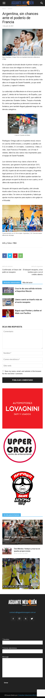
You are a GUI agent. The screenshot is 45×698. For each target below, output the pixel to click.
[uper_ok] (19, 463)
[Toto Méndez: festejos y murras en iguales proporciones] (7, 551)
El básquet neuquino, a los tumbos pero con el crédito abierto (33, 272)
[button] (42, 3)
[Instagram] (19, 618)
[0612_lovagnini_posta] (22, 428)
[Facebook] (13, 618)
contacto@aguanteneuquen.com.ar (22, 612)
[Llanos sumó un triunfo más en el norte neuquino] (8, 302)
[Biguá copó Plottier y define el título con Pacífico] (8, 313)
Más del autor (28, 282)
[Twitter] (32, 618)
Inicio (4, 9)
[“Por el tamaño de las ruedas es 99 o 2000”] (22, 532)
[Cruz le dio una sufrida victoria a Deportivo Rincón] (8, 291)
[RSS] (25, 618)
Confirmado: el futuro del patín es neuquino (11, 271)
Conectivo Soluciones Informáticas (29, 695)
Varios (10, 9)
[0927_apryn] (22, 508)
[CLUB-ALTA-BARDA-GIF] (21, 588)
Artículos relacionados (12, 282)
